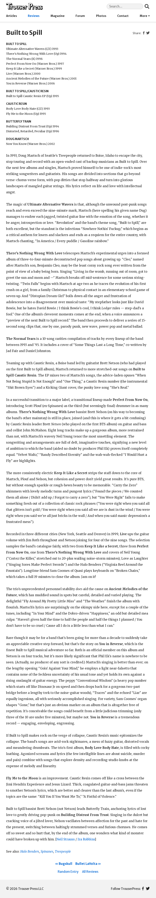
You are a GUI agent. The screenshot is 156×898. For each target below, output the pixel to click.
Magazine (58, 16)
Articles (11, 16)
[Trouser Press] (24, 6)
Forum (80, 16)
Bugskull (65, 864)
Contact (123, 16)
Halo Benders (29, 851)
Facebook (143, 889)
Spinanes (47, 851)
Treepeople (63, 851)
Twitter (148, 889)
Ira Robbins (86, 839)
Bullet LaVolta (86, 864)
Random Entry (68, 872)
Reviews (33, 16)
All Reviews (90, 872)
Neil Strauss (65, 839)
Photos (101, 16)
